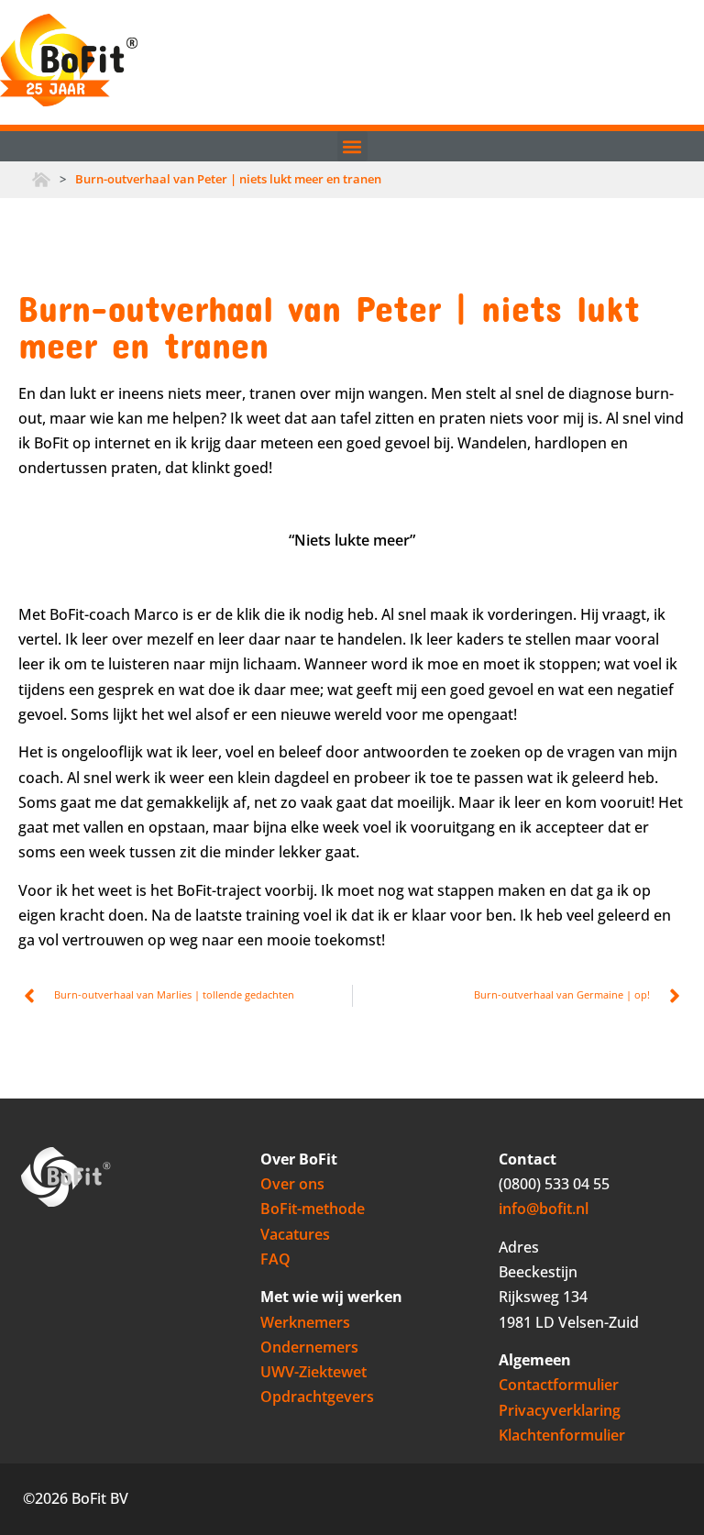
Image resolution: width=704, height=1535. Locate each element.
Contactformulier (559, 1385)
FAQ (275, 1259)
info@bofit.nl (543, 1208)
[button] (352, 146)
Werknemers (305, 1322)
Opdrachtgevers (317, 1396)
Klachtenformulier (562, 1435)
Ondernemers (309, 1347)
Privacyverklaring (560, 1410)
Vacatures (295, 1234)
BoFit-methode (312, 1208)
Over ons (292, 1184)
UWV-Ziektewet (313, 1372)
